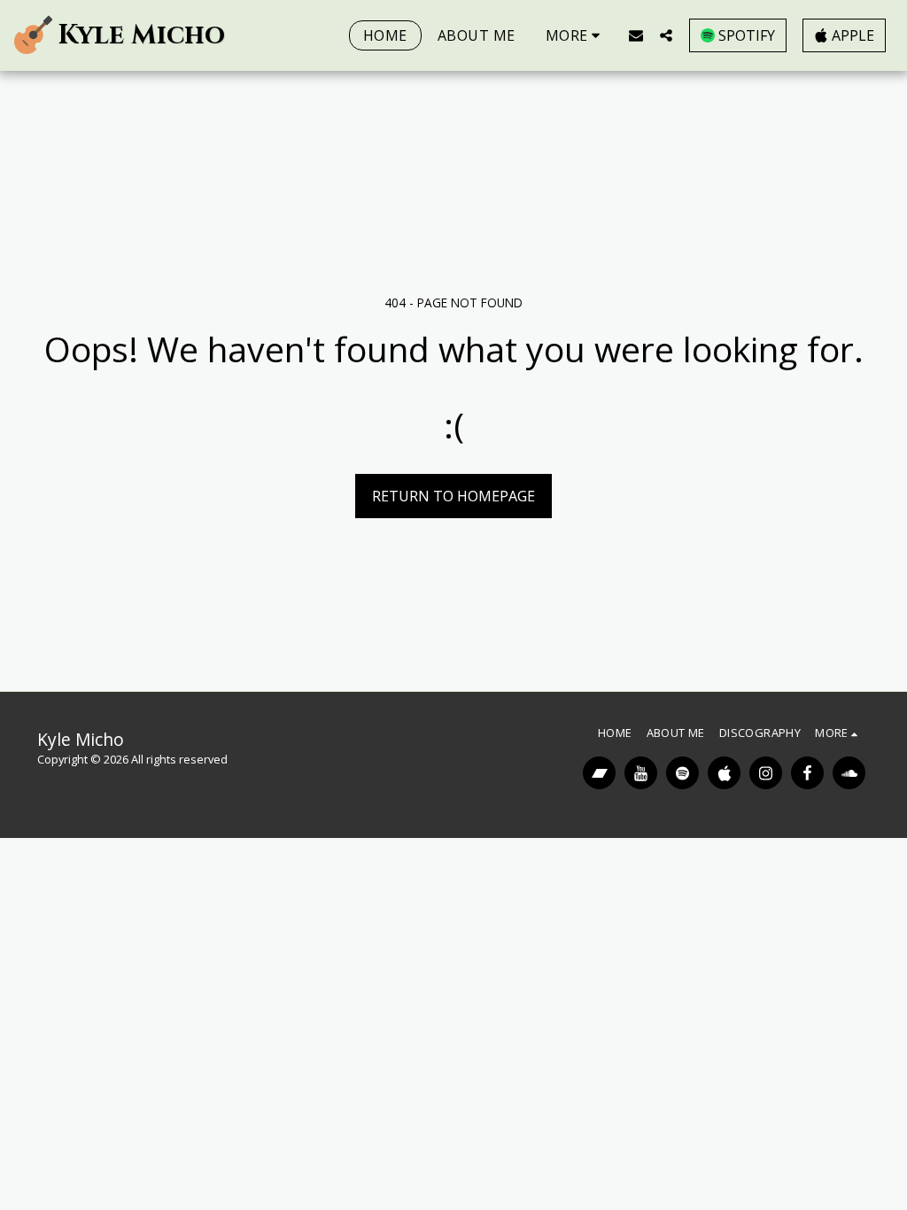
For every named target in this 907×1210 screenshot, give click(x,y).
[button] (636, 35)
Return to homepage (453, 496)
